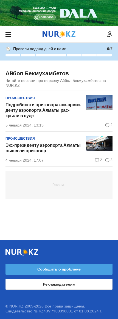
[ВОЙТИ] (109, 34)
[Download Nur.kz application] (59, 13)
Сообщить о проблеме (59, 269)
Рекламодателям (59, 284)
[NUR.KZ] (59, 34)
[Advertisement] (59, 184)
